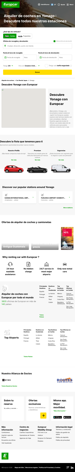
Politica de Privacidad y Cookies (49, 467)
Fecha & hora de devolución (48, 53)
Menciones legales (31, 467)
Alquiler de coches (8, 80)
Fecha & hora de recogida (12, 53)
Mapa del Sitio (19, 467)
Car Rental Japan (21, 80)
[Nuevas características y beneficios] (43, 416)
